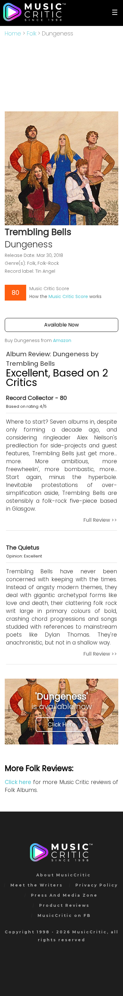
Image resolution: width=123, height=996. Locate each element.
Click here (18, 782)
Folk (31, 33)
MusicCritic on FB (64, 915)
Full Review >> (100, 520)
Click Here (61, 724)
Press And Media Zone (64, 895)
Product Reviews (64, 905)
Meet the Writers (36, 885)
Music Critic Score (68, 296)
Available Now (61, 324)
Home (13, 33)
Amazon (62, 340)
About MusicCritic (63, 875)
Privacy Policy (96, 885)
